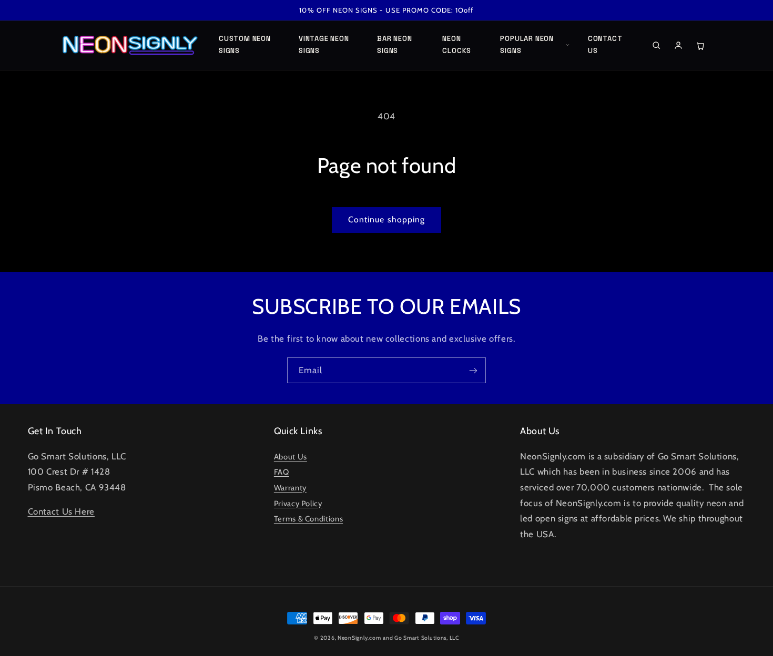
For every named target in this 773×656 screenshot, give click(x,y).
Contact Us (605, 44)
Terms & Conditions (308, 519)
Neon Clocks (456, 44)
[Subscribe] (473, 370)
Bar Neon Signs (394, 44)
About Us (290, 457)
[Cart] (700, 45)
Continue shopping (386, 219)
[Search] (656, 45)
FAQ (281, 472)
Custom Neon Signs (245, 44)
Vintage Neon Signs (324, 44)
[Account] (678, 45)
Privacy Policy (298, 503)
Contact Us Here (61, 511)
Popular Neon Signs (526, 44)
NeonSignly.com (359, 637)
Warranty (290, 488)
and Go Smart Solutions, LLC (421, 637)
